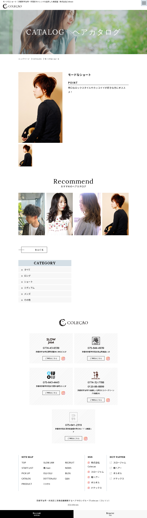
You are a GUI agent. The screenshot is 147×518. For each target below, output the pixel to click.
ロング (27, 275)
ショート (28, 281)
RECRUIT (69, 462)
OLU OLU (47, 473)
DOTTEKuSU (50, 478)
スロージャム (97, 471)
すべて (27, 269)
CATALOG (37, 59)
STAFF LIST (27, 467)
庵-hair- (47, 467)
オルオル (95, 482)
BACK (39, 249)
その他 (27, 299)
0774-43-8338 (51, 348)
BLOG (68, 473)
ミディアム (29, 287)
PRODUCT (27, 483)
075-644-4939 (96, 348)
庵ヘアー (95, 477)
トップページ (24, 59)
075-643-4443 (51, 382)
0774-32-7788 (96, 382)
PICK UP (26, 473)
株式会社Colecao (94, 464)
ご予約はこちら (51, 358)
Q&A (67, 478)
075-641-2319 (73, 425)
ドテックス (96, 487)
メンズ (27, 293)
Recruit (37, 514)
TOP (24, 462)
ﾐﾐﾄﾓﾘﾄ (46, 483)
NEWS (68, 467)
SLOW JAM (48, 462)
